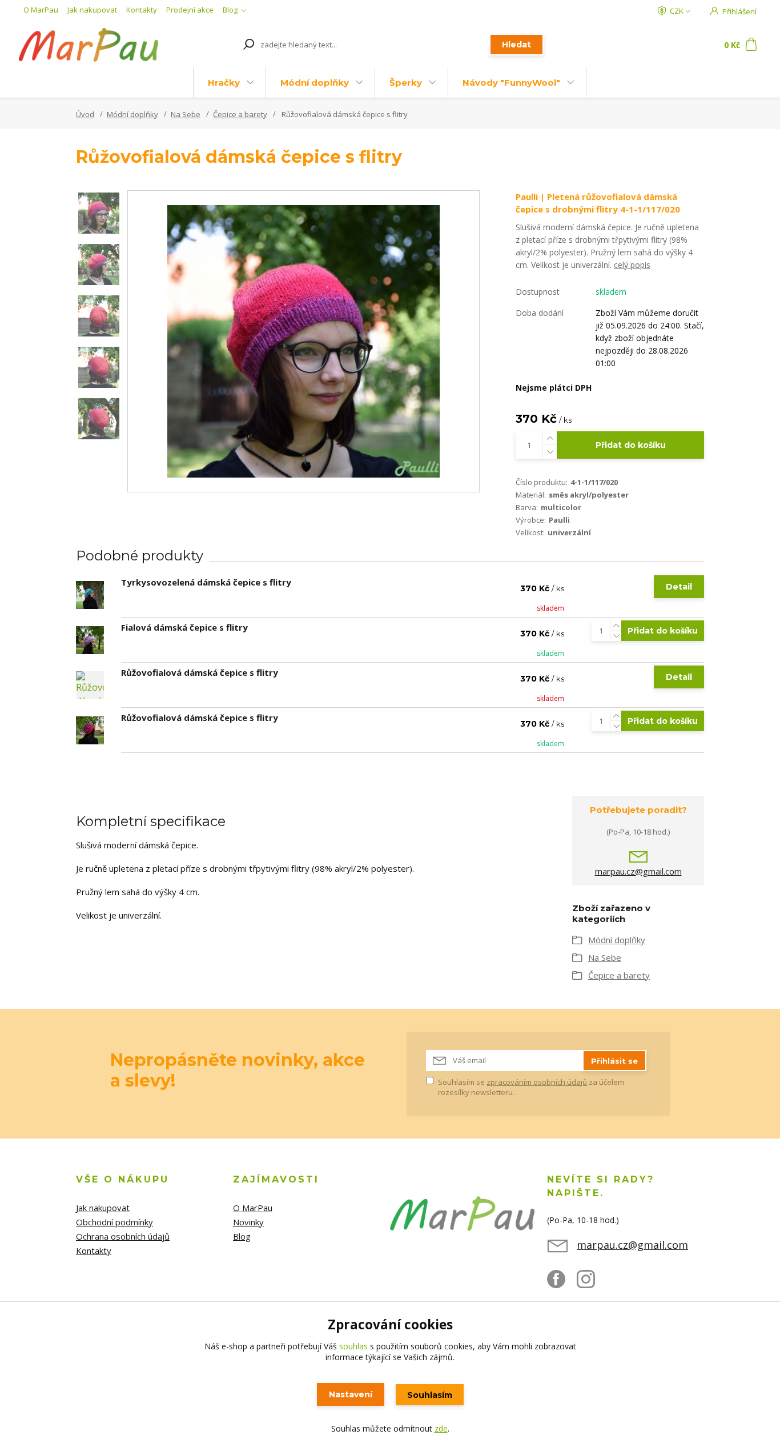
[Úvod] (88, 45)
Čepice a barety (240, 114)
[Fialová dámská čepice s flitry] (90, 640)
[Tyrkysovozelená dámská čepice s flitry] (90, 595)
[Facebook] (562, 1283)
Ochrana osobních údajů (123, 1236)
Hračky (224, 82)
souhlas (353, 1346)
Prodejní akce (190, 10)
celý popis (632, 264)
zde (441, 1428)
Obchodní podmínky (114, 1222)
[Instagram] (591, 1283)
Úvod (85, 114)
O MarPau (40, 10)
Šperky (405, 82)
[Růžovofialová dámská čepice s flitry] (90, 685)
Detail (679, 587)
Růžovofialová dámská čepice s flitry (199, 672)
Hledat (516, 44)
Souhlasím (429, 1395)
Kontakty (141, 10)
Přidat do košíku (631, 445)
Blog (230, 10)
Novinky (248, 1222)
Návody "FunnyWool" (511, 82)
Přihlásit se (614, 1060)
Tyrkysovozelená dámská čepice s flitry (206, 582)
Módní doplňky (314, 82)
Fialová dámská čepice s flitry (184, 627)
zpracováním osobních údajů (537, 1082)
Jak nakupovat (92, 10)
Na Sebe (185, 114)
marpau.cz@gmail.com (638, 871)
